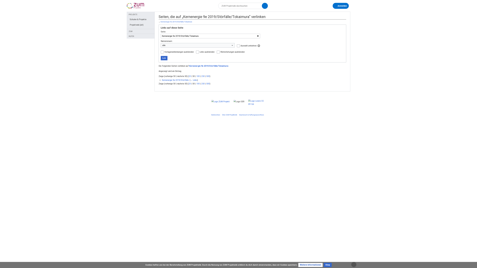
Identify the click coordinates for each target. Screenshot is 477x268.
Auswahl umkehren (248, 46)
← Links (193, 80)
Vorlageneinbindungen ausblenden (179, 52)
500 (208, 76)
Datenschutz (215, 115)
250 (203, 76)
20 (190, 76)
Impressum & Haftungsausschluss (251, 115)
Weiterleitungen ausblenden (232, 52)
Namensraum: (166, 41)
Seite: (163, 32)
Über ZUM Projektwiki (229, 115)
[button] (259, 46)
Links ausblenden (207, 52)
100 (198, 76)
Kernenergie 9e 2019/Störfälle (175, 80)
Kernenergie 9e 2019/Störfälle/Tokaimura (176, 22)
